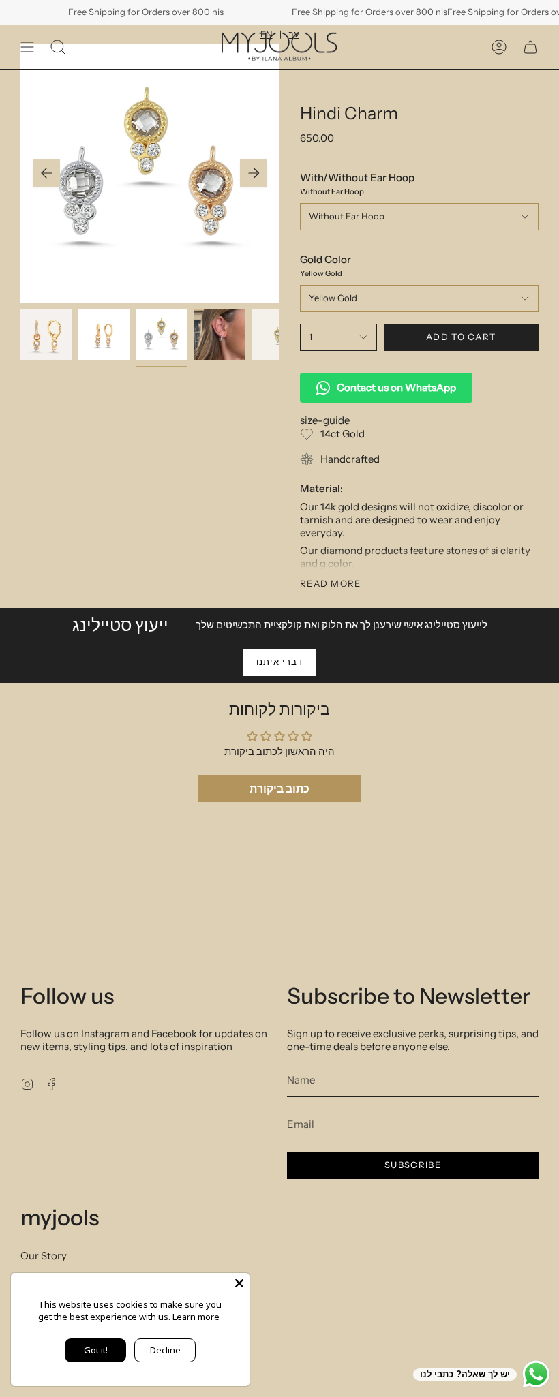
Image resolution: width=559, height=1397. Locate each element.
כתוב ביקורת (279, 788)
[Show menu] (27, 46)
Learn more (196, 1316)
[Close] (239, 1283)
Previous (46, 173)
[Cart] (530, 46)
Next (253, 173)
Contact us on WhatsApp (396, 387)
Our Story (43, 1255)
